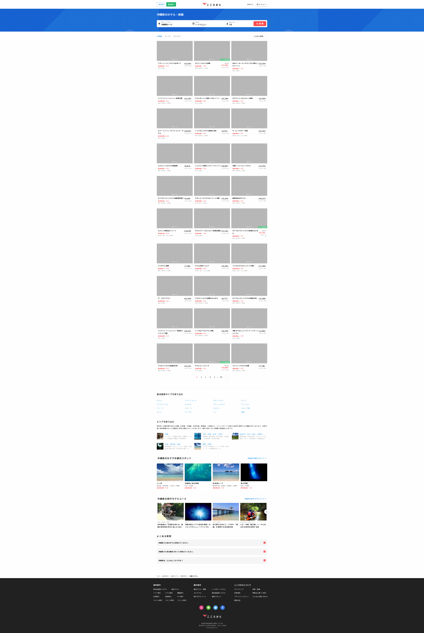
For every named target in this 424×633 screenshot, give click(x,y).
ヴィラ (243, 400)
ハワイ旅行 (157, 593)
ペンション (245, 404)
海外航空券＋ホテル (160, 589)
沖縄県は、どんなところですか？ (170, 560)
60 (221, 377)
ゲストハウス (218, 400)
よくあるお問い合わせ (260, 596)
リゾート (160, 408)
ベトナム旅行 (157, 600)
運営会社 (237, 600)
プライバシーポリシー (242, 596)
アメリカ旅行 (169, 600)
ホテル (159, 400)
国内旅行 (171, 4)
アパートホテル (219, 404)
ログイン (250, 4)
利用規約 (237, 593)
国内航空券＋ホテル (219, 593)
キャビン (216, 408)
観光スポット (216, 596)
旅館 (243, 412)
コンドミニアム (163, 404)
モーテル (188, 412)
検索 (261, 24)
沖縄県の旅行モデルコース (254, 499)
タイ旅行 (180, 596)
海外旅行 (162, 4)
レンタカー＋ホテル (219, 589)
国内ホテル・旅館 (200, 589)
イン (215, 412)
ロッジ (159, 412)
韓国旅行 (180, 593)
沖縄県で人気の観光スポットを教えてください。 (176, 552)
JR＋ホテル (198, 593)
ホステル (188, 404)
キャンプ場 (245, 408)
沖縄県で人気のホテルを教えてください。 (173, 543)
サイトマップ (238, 589)
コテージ (188, 408)
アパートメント (191, 400)
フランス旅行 (181, 600)
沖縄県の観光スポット (256, 458)
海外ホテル (175, 589)
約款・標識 (256, 589)
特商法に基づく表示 (259, 593)
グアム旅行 (169, 593)
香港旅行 (168, 596)
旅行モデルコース (200, 596)
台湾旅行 (156, 596)
